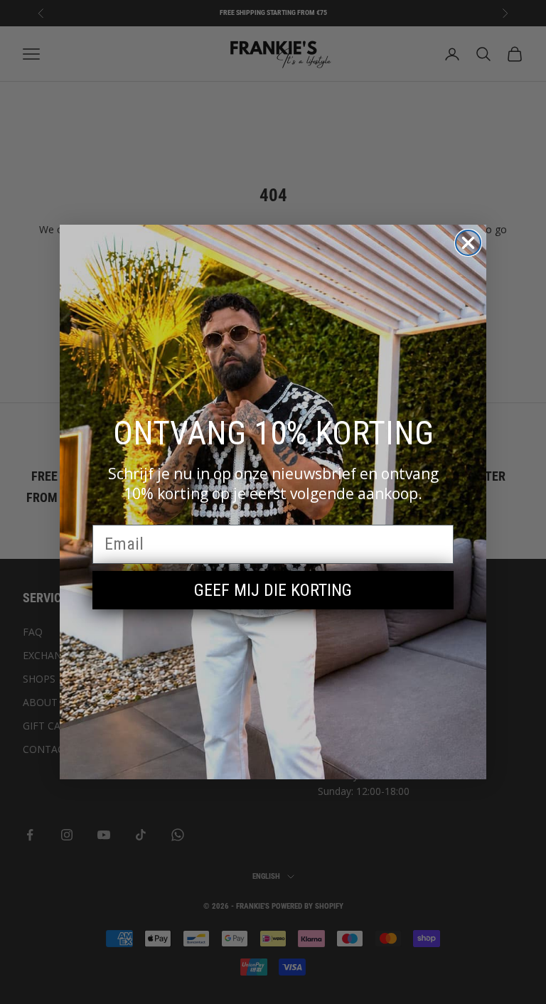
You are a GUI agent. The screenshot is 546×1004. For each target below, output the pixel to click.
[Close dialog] (468, 242)
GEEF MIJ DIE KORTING (273, 590)
